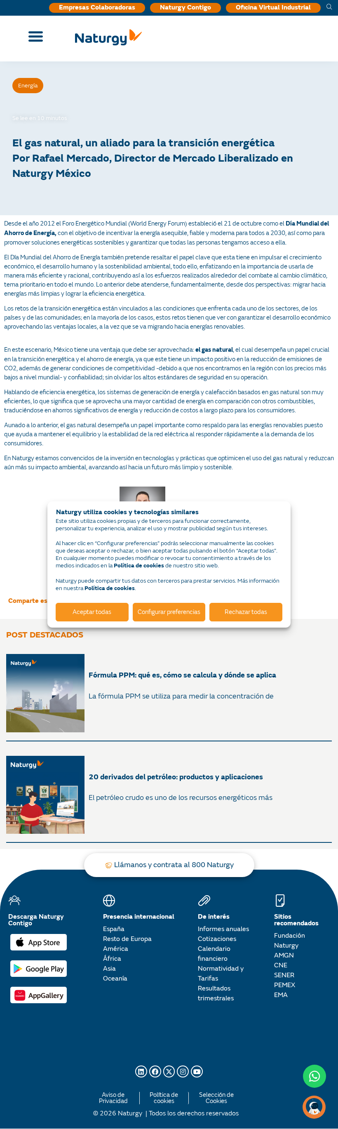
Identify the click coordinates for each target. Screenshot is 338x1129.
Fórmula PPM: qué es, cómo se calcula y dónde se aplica (182, 676)
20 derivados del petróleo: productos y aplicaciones (176, 777)
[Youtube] (197, 1071)
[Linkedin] (141, 1071)
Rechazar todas (246, 612)
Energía (28, 85)
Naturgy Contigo (185, 8)
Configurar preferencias (169, 612)
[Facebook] (155, 1071)
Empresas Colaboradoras (97, 8)
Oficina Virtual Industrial (273, 8)
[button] (214, 1098)
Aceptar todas (92, 612)
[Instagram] (183, 1071)
